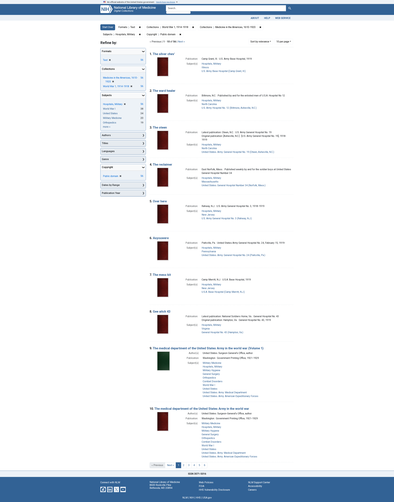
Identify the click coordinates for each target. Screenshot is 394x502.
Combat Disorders (212, 381)
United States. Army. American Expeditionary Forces (230, 396)
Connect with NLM (110, 482)
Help (267, 18)
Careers (252, 489)
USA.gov (207, 497)
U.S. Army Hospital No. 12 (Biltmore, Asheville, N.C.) (229, 107)
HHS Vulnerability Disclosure (214, 489)
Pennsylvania (209, 251)
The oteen (160, 127)
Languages (108, 151)
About (255, 18)
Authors (106, 135)
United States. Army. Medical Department (225, 392)
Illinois (205, 67)
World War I (209, 385)
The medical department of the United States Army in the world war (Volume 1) (208, 348)
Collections (108, 68)
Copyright (107, 167)
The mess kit (162, 275)
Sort (259, 41)
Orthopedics (209, 377)
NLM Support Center (259, 482)
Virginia (206, 328)
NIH (192, 497)
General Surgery (211, 374)
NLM (185, 497)
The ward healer (164, 91)
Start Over (107, 27)
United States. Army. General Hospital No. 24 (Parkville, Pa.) (233, 255)
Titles (105, 143)
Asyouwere (161, 238)
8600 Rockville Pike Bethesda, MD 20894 (161, 486)
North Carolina (209, 104)
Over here (160, 201)
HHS (198, 497)
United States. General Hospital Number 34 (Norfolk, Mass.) (233, 185)
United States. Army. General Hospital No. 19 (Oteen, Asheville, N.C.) (238, 152)
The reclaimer (162, 164)
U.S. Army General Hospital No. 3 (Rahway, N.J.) (227, 218)
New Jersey (208, 214)
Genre (105, 159)
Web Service (283, 18)
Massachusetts (210, 181)
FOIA (201, 486)
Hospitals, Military (211, 63)
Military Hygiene (211, 370)
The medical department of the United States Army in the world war (201, 409)
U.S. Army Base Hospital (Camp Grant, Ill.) (224, 71)
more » (106, 126)
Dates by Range (111, 185)
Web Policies (206, 482)
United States (210, 388)
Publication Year (111, 193)
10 (282, 41)
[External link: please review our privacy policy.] (103, 489)
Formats (106, 51)
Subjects (107, 95)
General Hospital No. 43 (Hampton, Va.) (222, 332)
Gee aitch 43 (161, 311)
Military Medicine (212, 362)
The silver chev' (164, 54)
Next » (181, 41)
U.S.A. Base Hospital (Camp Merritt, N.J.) (223, 291)
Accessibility (255, 486)
